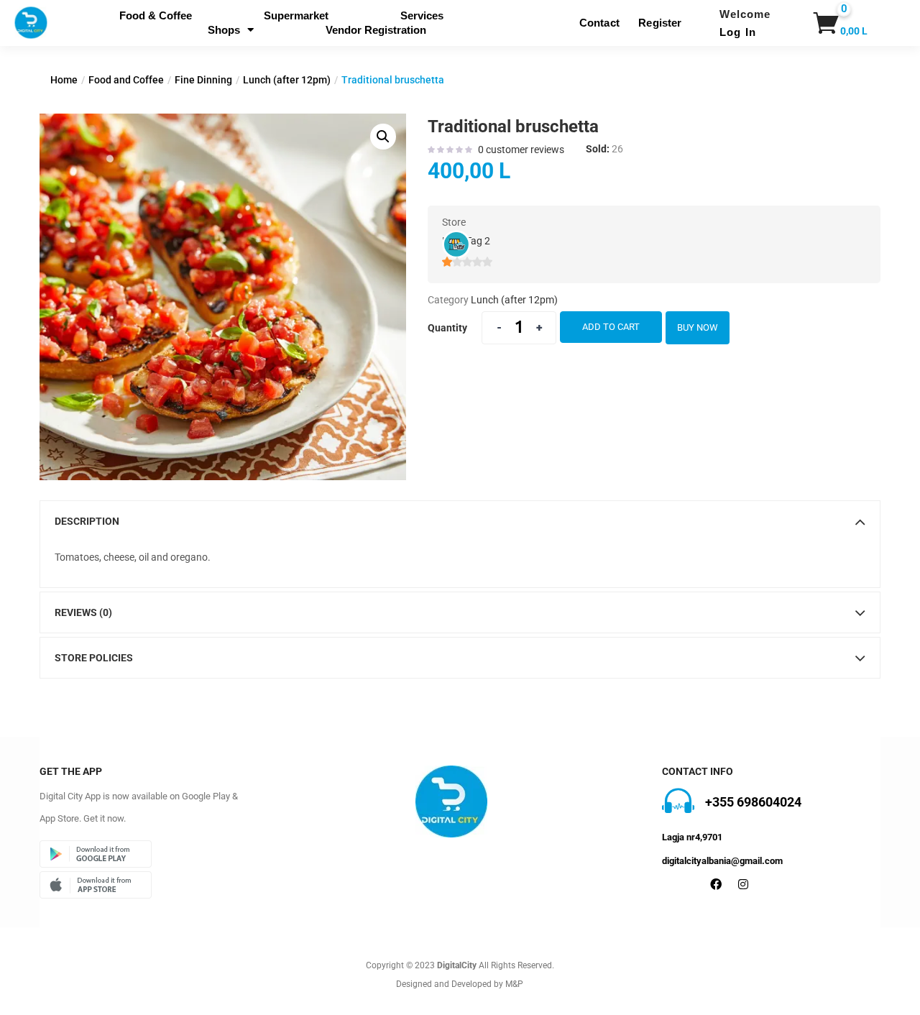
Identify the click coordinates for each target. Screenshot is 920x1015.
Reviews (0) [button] (83, 612)
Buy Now (697, 327)
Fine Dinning (203, 80)
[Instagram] (743, 884)
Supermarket (296, 15)
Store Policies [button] (94, 657)
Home (64, 80)
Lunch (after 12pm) (287, 80)
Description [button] (87, 521)
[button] (823, 23)
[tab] (460, 521)
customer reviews (521, 149)
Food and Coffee (126, 80)
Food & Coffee (155, 15)
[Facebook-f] (716, 884)
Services (421, 15)
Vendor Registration (376, 30)
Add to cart (611, 326)
